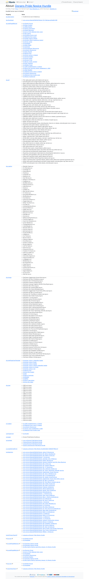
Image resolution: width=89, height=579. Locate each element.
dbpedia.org (53, 9)
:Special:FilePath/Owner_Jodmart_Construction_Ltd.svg (41, 520)
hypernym (10, 433)
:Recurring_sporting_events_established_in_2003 (36, 68)
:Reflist (25, 379)
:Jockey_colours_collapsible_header (33, 360)
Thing (16, 9)
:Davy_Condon (27, 25)
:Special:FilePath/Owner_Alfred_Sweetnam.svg (38, 488)
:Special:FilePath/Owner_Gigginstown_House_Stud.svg (40, 472)
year (8, 385)
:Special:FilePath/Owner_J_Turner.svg (36, 502)
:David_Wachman (28, 30)
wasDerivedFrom (11, 449)
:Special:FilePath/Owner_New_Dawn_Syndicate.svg (39, 510)
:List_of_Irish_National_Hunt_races (33, 32)
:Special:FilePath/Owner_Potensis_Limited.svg (38, 487)
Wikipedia (32, 576)
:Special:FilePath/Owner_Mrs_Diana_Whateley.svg (39, 503)
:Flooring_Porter (28, 550)
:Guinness (26, 47)
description (10, 17)
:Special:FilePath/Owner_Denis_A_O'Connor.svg (38, 515)
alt (7, 80)
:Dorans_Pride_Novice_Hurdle (34, 535)
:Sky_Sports (27, 33)
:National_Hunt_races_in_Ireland (32, 71)
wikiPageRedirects (13, 543)
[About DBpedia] (10, 2)
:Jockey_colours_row (29, 369)
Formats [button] (30, 2)
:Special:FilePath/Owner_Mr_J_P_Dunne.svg (37, 467)
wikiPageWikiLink (11, 23)
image (8, 277)
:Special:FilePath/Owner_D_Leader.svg (36, 513)
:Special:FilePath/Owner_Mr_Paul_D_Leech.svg (38, 500)
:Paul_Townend (28, 63)
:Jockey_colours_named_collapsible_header (35, 365)
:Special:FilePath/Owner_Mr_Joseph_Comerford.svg (40, 477)
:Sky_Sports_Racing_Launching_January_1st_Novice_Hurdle (39, 547)
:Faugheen (26, 43)
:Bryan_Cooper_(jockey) (30, 61)
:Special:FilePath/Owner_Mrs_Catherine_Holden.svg (40, 469)
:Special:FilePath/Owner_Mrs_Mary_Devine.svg (38, 507)
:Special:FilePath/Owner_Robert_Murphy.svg (38, 460)
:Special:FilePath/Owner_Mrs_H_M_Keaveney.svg (39, 475)
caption (9, 166)
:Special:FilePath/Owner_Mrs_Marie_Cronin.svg (38, 455)
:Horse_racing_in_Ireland (30, 55)
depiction (9, 452)
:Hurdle (26, 433)
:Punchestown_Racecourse (31, 48)
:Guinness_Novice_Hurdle (30, 543)
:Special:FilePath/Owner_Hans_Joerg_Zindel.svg (39, 495)
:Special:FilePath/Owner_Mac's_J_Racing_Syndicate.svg (40, 497)
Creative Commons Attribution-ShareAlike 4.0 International (60, 576)
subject (9, 423)
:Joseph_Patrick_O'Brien (30, 38)
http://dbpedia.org (34, 9)
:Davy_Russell (27, 52)
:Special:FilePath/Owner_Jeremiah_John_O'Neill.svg (40, 459)
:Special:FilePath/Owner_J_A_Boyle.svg (36, 517)
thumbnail (9, 20)
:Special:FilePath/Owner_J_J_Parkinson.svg (37, 493)
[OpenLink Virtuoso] (32, 574)
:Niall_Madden (27, 70)
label (8, 437)
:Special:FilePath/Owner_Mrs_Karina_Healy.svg (38, 525)
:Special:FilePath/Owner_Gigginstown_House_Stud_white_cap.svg (43, 478)
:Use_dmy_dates (28, 382)
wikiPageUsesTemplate (13, 360)
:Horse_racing (27, 42)
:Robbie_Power (28, 65)
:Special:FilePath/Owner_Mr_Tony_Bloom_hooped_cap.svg (41, 482)
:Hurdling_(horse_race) (30, 35)
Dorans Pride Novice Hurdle (33, 6)
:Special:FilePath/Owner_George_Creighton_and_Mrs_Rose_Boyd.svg (44, 462)
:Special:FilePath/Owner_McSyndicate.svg (37, 492)
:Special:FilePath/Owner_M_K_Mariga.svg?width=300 (40, 20)
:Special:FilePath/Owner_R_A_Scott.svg (36, 505)
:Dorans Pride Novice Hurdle (32, 440)
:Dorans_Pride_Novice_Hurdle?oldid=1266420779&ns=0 (40, 449)
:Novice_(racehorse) (29, 76)
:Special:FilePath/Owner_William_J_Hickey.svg (38, 532)
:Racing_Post (27, 53)
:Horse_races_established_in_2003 (33, 428)
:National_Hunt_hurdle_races (31, 75)
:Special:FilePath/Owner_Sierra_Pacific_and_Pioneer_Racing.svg (43, 528)
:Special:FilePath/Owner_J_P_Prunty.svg (36, 518)
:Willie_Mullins (27, 27)
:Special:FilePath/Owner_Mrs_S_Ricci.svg (37, 464)
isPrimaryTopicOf (11, 535)
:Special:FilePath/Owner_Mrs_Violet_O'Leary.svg (39, 483)
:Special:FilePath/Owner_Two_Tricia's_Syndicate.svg (40, 530)
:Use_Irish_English (28, 372)
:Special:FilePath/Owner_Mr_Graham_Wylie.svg (38, 465)
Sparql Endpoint (78, 2)
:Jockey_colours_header (30, 364)
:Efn (25, 374)
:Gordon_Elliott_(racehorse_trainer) (33, 40)
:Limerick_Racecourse (29, 50)
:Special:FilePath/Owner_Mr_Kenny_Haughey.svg (39, 454)
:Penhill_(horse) (28, 23)
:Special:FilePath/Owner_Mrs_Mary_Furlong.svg (39, 485)
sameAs (9, 440)
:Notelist (26, 377)
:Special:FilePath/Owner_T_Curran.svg (36, 457)
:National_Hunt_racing (29, 37)
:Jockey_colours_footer (30, 362)
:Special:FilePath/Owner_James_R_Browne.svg (38, 452)
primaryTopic (11, 568)
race (9, 538)
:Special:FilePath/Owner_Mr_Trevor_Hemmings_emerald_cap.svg (43, 470)
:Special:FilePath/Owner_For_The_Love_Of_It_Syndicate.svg (41, 508)
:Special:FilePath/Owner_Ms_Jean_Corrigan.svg (38, 527)
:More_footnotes (28, 375)
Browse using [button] (21, 2)
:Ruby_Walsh (27, 45)
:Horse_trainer (27, 58)
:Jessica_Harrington (29, 28)
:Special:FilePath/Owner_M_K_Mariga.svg (37, 498)
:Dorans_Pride (27, 60)
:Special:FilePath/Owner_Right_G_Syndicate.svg (38, 512)
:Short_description (28, 380)
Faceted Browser (67, 2)
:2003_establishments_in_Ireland (32, 66)
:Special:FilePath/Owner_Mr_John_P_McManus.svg (39, 474)
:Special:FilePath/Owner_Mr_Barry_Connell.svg (38, 480)
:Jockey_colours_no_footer (30, 367)
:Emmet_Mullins (28, 56)
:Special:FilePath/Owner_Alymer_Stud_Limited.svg (39, 490)
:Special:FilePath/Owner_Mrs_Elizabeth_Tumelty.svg (40, 523)
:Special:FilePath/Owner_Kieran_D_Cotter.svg (38, 522)
